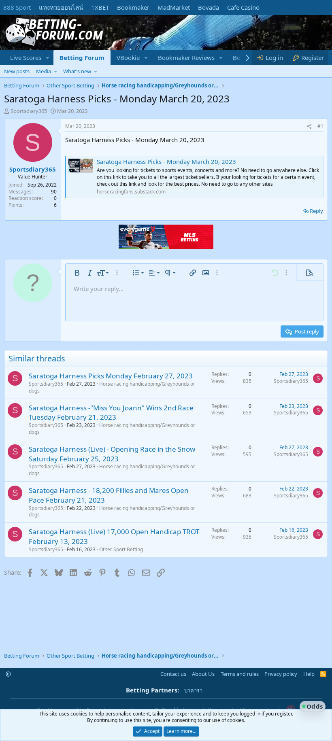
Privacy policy (280, 673)
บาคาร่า (193, 690)
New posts (17, 71)
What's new (77, 71)
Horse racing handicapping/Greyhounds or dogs (112, 387)
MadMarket (173, 7)
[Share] (309, 126)
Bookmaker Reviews (186, 57)
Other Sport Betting (121, 549)
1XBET (100, 7)
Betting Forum (82, 57)
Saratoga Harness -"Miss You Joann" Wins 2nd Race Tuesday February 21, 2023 (111, 412)
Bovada (208, 7)
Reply (316, 210)
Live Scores (25, 57)
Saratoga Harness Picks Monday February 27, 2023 (111, 375)
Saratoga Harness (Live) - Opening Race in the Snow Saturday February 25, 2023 (112, 453)
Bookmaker (133, 7)
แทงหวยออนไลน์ (61, 7)
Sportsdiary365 (29, 111)
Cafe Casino (243, 7)
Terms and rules (240, 673)
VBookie (128, 57)
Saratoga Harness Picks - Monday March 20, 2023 (166, 161)
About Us (203, 673)
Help (309, 673)
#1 (320, 126)
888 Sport (17, 7)
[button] (47, 57)
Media (43, 71)
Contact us (173, 673)
